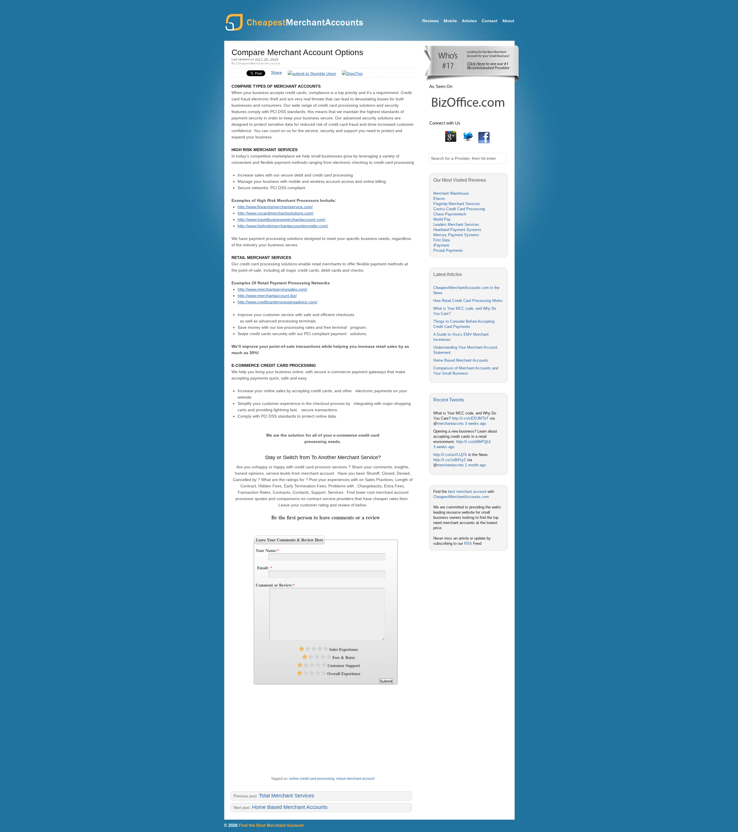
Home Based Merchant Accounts (289, 807)
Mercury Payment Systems (456, 235)
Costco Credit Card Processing (459, 209)
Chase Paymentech (449, 214)
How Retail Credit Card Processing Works (468, 300)
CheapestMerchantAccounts (258, 63)
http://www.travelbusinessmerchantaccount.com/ (281, 219)
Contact (489, 20)
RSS (468, 543)
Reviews (430, 20)
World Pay (442, 219)
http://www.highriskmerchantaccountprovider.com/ (283, 226)
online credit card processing (311, 779)
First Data (441, 240)
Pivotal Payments (448, 250)
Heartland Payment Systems (457, 230)
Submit (386, 681)
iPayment (441, 245)
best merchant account (467, 491)
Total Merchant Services (286, 796)
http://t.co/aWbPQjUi (473, 442)
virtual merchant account (355, 779)
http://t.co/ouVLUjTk (450, 454)
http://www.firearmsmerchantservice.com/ (275, 206)
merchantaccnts (450, 423)
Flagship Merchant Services (456, 204)
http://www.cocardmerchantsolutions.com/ (275, 213)
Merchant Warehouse (451, 193)
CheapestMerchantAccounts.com (294, 23)
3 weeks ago (475, 423)
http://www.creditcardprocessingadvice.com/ (277, 302)
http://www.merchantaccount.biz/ (267, 295)
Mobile (450, 20)
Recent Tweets (448, 399)
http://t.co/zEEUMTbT (470, 418)
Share (276, 72)
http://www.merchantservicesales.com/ (272, 289)
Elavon (439, 198)
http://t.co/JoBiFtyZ (449, 460)
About (508, 20)
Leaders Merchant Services (456, 224)
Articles (469, 20)
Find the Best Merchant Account (271, 825)
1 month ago (475, 465)
